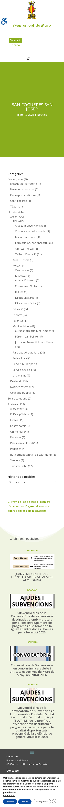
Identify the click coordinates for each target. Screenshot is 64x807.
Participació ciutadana (26, 352)
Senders (15, 460)
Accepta (10, 801)
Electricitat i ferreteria (23, 183)
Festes (14, 420)
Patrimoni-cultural (21, 443)
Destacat (15, 381)
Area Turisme (21, 260)
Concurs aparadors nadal (30, 231)
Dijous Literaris (24, 298)
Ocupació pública (20, 392)
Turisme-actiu (18, 466)
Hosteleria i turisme (22, 189)
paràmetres (9, 795)
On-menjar (16, 431)
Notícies (42, 114)
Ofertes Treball (24, 248)
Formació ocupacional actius (32, 243)
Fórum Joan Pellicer (27, 336)
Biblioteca (19, 276)
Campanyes (22, 270)
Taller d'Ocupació (25, 254)
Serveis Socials (22, 370)
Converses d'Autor (26, 286)
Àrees (13, 217)
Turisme (13, 404)
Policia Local (20, 358)
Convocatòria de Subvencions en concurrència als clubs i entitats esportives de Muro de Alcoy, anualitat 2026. (32, 670)
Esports (17, 315)
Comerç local (15, 179)
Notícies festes (19, 387)
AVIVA (16, 266)
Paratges (15, 437)
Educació (18, 309)
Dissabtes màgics (25, 303)
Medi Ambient (21, 326)
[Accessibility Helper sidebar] (4, 21)
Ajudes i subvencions (28, 225)
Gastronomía (18, 426)
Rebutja (24, 801)
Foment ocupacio (25, 237)
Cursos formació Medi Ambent (34, 331)
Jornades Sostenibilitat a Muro (34, 342)
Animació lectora (25, 280)
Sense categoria (17, 398)
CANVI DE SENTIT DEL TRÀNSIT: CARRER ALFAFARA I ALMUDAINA (32, 577)
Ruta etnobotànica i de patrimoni (30, 454)
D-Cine (19, 292)
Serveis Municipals (24, 364)
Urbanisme (19, 375)
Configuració (42, 801)
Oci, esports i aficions (23, 195)
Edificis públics (19, 414)
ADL (15, 221)
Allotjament (17, 408)
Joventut (18, 321)
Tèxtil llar (16, 206)
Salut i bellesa (18, 201)
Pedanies (15, 449)
